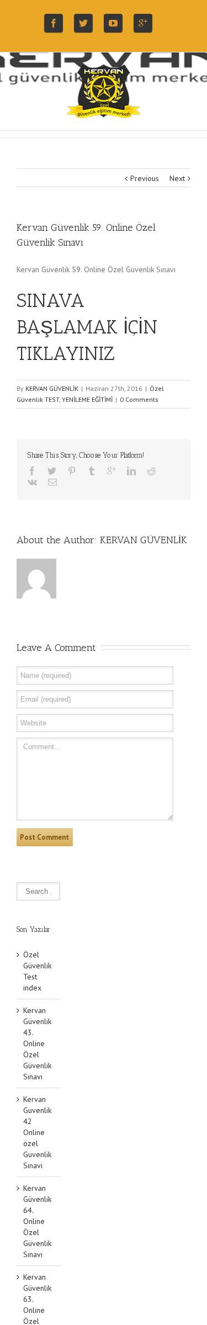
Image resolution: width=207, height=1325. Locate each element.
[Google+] (143, 23)
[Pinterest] (71, 471)
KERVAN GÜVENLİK (51, 388)
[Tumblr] (91, 471)
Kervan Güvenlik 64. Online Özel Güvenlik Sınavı (37, 1221)
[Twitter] (83, 23)
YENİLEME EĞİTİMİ (87, 399)
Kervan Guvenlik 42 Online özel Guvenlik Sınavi (37, 1132)
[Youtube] (113, 23)
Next (177, 178)
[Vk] (32, 482)
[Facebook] (53, 23)
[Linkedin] (131, 471)
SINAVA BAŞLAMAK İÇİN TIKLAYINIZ (87, 327)
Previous (144, 178)
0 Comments (139, 399)
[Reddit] (151, 471)
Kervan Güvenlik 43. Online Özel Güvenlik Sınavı (37, 1043)
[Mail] (52, 482)
